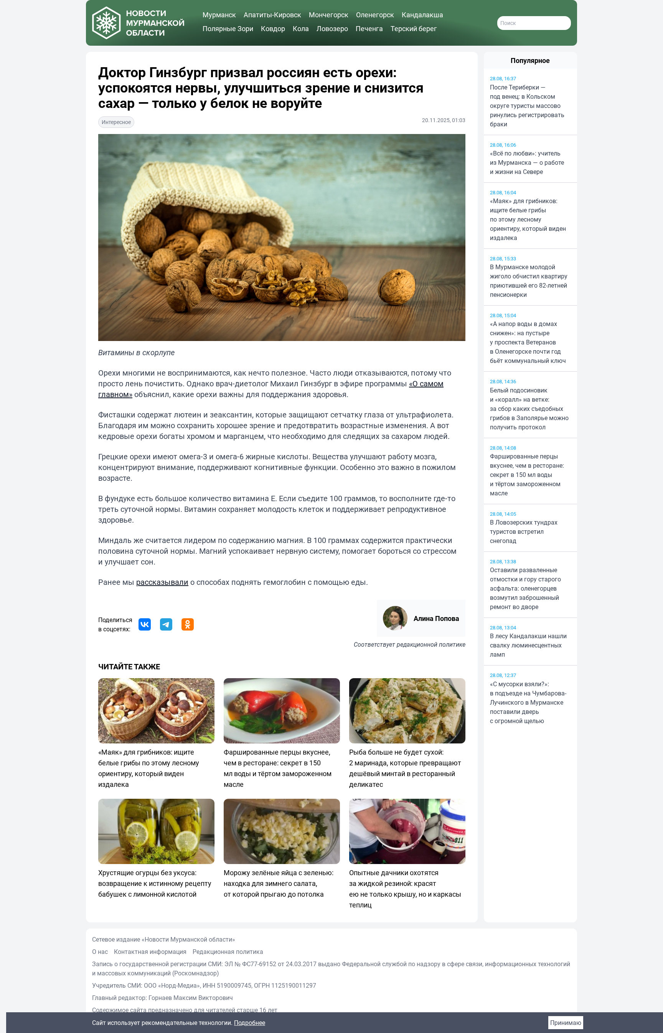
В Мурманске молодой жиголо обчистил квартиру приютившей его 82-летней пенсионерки (528, 281)
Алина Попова (436, 618)
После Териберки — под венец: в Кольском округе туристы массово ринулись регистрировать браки (527, 105)
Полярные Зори (228, 28)
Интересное (116, 122)
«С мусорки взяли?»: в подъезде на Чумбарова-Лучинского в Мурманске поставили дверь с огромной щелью (528, 702)
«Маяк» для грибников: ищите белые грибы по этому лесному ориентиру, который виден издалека (528, 219)
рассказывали (162, 582)
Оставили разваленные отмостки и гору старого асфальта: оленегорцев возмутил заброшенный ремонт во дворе (525, 588)
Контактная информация (150, 951)
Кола (301, 28)
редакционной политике (431, 644)
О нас (100, 951)
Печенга (369, 28)
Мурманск (219, 14)
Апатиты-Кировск (272, 14)
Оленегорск (375, 14)
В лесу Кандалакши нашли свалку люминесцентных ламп (528, 645)
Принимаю (565, 1022)
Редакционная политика (228, 951)
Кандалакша (422, 14)
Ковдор (273, 28)
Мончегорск (328, 14)
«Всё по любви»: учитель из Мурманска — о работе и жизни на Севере (527, 162)
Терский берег (414, 28)
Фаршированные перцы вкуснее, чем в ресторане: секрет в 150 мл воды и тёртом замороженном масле (527, 474)
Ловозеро (332, 28)
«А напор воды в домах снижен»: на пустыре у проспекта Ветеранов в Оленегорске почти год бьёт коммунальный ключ (528, 342)
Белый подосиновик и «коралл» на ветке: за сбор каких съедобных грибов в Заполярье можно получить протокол (529, 408)
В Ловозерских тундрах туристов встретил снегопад (523, 531)
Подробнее (249, 1022)
